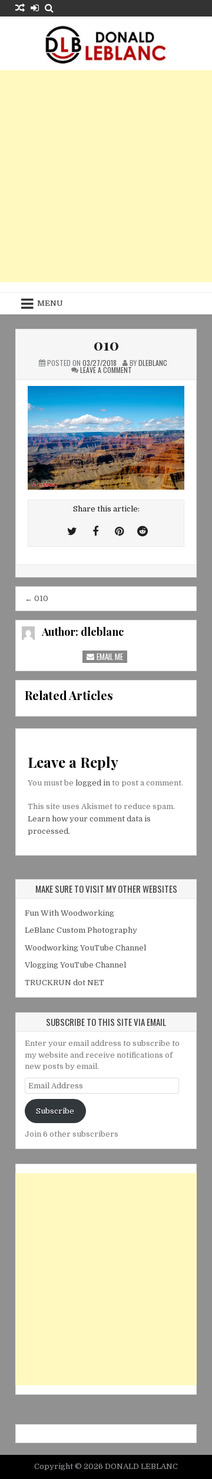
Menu (50, 303)
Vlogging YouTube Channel (75, 964)
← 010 (36, 598)
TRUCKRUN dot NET (64, 982)
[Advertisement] (106, 176)
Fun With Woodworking (69, 913)
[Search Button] (49, 8)
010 (106, 344)
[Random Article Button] (20, 8)
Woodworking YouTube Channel (85, 947)
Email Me (109, 656)
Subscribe (55, 1111)
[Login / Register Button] (35, 8)
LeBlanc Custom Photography (81, 930)
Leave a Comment (106, 370)
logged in (92, 782)
